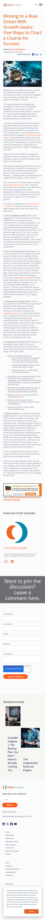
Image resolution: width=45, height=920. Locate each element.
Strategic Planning (11, 500)
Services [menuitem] (7, 832)
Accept (31, 911)
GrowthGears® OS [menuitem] (10, 872)
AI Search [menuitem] (8, 854)
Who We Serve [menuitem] (9, 884)
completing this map (11, 313)
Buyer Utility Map (26, 277)
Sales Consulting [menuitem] (10, 844)
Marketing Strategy (18, 497)
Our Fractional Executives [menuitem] (12, 869)
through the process (15, 185)
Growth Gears (34, 497)
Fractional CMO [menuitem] (9, 835)
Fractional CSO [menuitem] (9, 838)
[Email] (7, 561)
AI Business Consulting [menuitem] (12, 851)
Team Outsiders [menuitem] (9, 848)
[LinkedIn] (13, 561)
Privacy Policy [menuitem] (9, 875)
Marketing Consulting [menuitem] (11, 841)
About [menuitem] (7, 863)
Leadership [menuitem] (8, 866)
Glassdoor (18, 395)
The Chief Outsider (18, 49)
